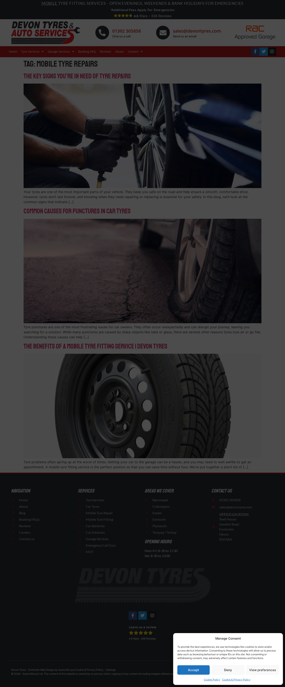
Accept (193, 670)
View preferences (262, 670)
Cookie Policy (212, 679)
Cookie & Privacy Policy (236, 679)
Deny (228, 670)
